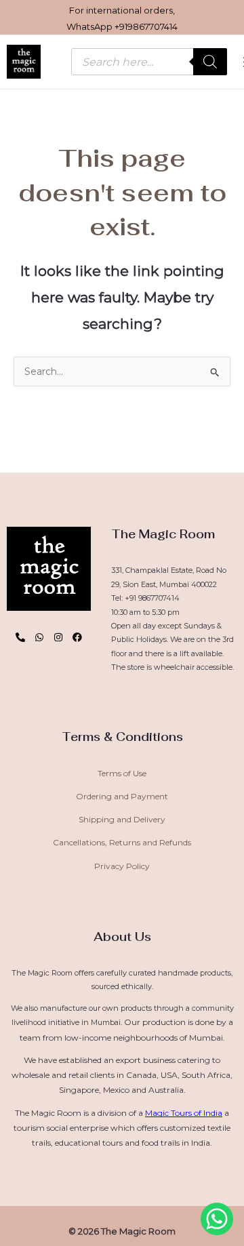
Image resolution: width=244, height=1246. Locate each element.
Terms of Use (122, 773)
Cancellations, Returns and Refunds (122, 842)
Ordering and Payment (122, 796)
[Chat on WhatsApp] (217, 1219)
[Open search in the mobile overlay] (149, 61)
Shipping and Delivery (122, 819)
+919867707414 (146, 26)
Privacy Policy (122, 866)
